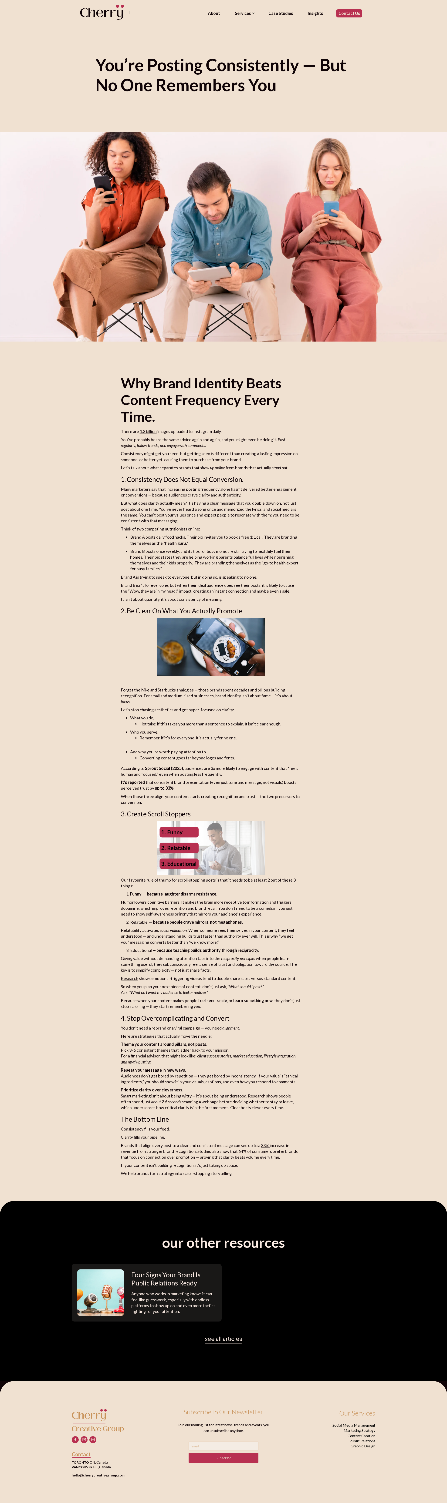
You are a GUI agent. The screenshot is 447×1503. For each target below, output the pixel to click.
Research (129, 978)
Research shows (263, 1095)
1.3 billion (148, 431)
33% (265, 1145)
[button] (246, 13)
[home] (102, 12)
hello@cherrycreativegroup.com (98, 1475)
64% (242, 1151)
